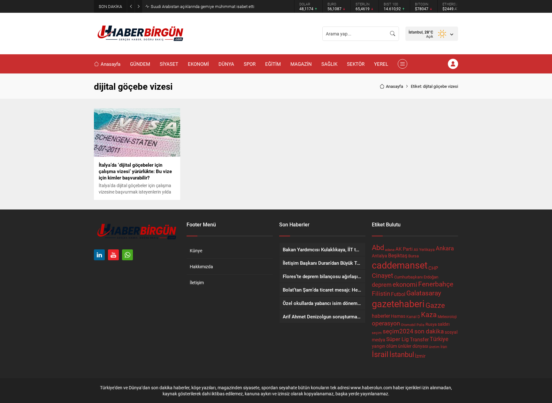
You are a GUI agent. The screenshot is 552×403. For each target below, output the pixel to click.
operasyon (386, 323)
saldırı (443, 324)
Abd (378, 247)
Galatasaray (423, 292)
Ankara (445, 248)
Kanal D (413, 316)
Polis (421, 324)
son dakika (429, 331)
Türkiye (439, 339)
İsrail (380, 354)
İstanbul (401, 354)
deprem (382, 284)
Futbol (398, 294)
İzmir (420, 356)
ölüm (391, 346)
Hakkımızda (201, 266)
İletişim (197, 282)
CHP (433, 268)
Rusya (431, 324)
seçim (377, 333)
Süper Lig (397, 339)
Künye (196, 250)
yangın (378, 346)
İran (444, 346)
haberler (381, 315)
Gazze (435, 305)
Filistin (381, 293)
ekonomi (405, 284)
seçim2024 (398, 331)
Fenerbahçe (435, 283)
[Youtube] (113, 254)
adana (390, 249)
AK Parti (404, 249)
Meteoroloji (447, 316)
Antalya (379, 256)
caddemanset (399, 265)
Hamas (398, 316)
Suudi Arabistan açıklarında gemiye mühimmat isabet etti (202, 6)
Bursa (413, 256)
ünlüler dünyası (413, 346)
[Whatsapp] (127, 254)
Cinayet (382, 275)
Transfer (419, 339)
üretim (434, 347)
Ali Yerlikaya (424, 249)
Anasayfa (394, 86)
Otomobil (408, 324)
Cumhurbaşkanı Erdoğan (416, 276)
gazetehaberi (398, 303)
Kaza (429, 314)
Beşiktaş (397, 255)
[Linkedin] (99, 254)
